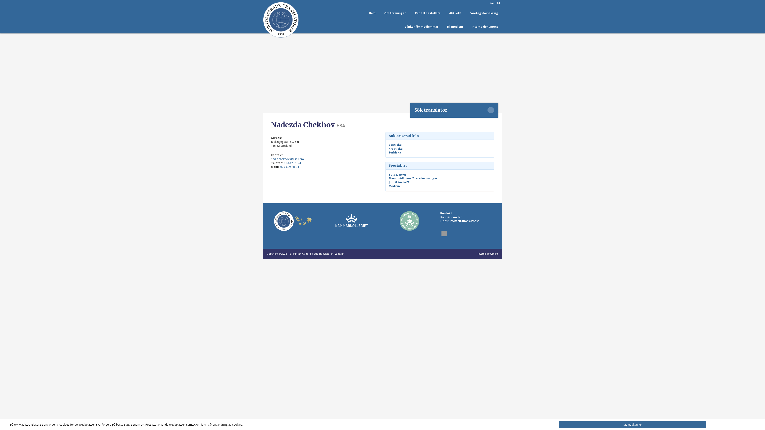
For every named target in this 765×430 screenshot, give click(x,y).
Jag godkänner (632, 424)
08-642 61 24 (292, 163)
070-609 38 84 (289, 167)
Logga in (339, 253)
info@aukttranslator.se (464, 221)
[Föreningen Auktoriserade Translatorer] (281, 20)
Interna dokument (488, 253)
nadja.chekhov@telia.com (287, 159)
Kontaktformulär (451, 217)
